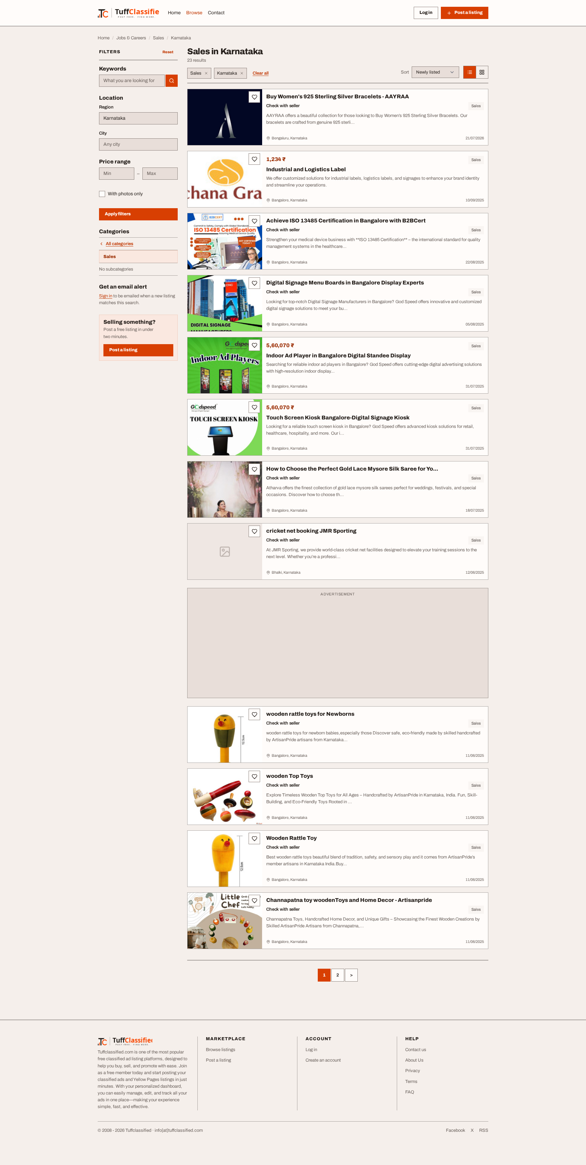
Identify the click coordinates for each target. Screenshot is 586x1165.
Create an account (323, 1060)
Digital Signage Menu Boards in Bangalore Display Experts (345, 282)
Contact (216, 12)
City (103, 133)
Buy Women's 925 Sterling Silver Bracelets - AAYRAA (337, 96)
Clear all (261, 73)
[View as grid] (482, 72)
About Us (414, 1060)
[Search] (171, 81)
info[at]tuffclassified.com (179, 1130)
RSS (483, 1130)
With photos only (125, 193)
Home (174, 12)
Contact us (415, 1049)
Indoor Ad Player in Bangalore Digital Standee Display (338, 355)
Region (106, 107)
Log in (425, 12)
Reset (167, 52)
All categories (119, 243)
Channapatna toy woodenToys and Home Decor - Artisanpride (349, 900)
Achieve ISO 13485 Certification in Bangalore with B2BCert (346, 220)
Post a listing (123, 350)
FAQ (409, 1092)
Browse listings (220, 1049)
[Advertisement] (338, 646)
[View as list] (470, 72)
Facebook (455, 1130)
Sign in (105, 296)
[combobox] (132, 81)
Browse (194, 12)
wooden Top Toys (289, 776)
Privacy (412, 1070)
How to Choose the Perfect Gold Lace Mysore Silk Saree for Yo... (352, 469)
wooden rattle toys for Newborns (310, 714)
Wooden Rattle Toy (291, 838)
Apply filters (118, 214)
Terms (411, 1081)
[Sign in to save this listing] (254, 97)
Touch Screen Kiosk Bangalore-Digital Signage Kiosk (338, 417)
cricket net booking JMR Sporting (311, 531)
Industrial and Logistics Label (306, 169)
